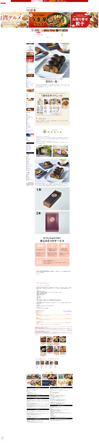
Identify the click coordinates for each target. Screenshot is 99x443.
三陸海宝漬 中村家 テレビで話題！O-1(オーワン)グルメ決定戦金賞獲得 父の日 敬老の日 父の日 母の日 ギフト (63, 353)
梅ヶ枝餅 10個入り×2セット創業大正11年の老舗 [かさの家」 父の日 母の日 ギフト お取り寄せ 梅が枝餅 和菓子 (56, 353)
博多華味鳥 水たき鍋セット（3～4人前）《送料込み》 (63, 342)
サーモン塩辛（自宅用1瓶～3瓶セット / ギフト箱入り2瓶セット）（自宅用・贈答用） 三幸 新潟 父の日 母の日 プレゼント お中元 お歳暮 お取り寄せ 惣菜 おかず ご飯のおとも (43, 354)
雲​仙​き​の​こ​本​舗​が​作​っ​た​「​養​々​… (51, 366)
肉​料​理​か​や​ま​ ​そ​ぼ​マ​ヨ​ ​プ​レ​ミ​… (56, 366)
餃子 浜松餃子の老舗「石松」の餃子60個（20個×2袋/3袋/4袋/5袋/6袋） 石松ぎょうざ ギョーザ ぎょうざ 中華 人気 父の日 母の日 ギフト (56, 344)
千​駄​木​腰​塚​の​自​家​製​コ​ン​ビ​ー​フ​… (42, 366)
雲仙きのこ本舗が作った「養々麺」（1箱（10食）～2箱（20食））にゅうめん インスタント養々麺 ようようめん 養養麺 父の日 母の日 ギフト (50, 344)
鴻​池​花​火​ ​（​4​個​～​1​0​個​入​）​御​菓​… (37, 366)
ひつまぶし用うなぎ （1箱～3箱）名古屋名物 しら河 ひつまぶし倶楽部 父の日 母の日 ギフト (43, 343)
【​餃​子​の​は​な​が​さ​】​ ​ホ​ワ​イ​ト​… (46, 366)
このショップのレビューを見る (67, 311)
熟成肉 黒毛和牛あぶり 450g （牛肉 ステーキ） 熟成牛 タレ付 (50, 353)
